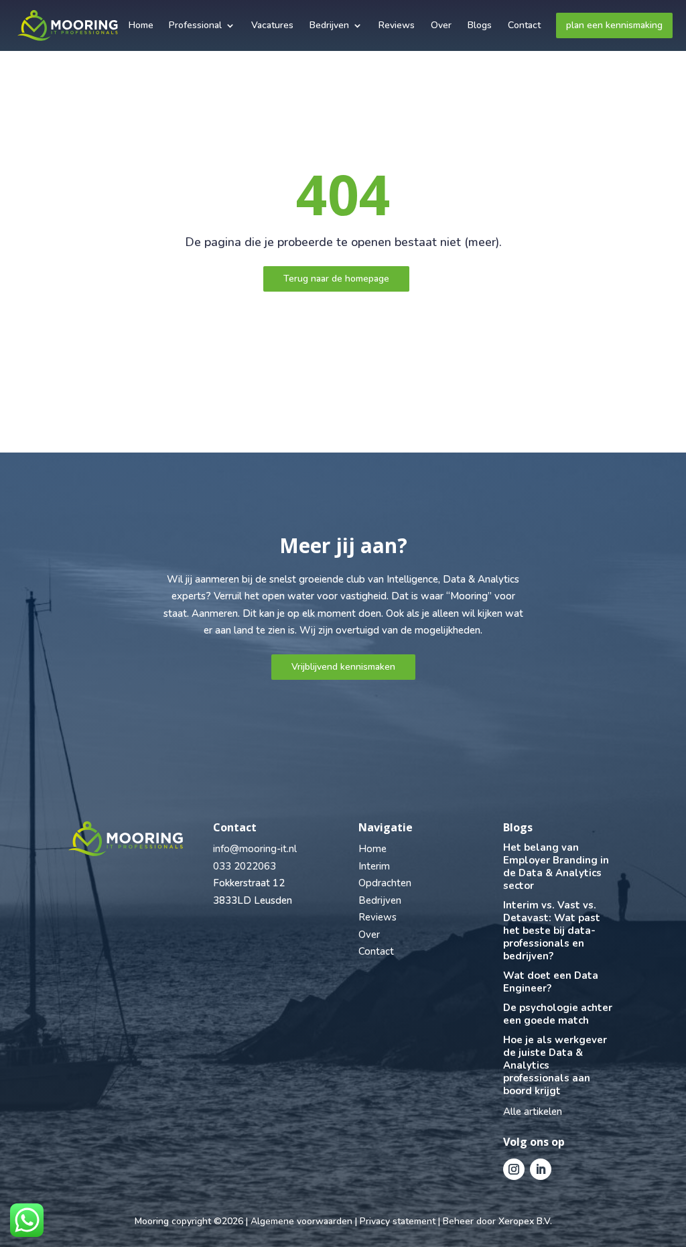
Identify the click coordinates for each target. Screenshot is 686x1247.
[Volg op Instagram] (514, 1169)
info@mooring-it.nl (255, 848)
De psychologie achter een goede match (557, 1014)
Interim (374, 866)
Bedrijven (329, 25)
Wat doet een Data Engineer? (550, 982)
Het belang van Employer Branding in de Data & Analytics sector (556, 866)
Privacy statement (397, 1221)
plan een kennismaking (614, 25)
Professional (195, 25)
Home (141, 25)
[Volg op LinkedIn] (540, 1169)
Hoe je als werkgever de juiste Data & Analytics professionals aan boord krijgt (555, 1065)
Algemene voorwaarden (301, 1221)
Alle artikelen (532, 1111)
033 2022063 (244, 866)
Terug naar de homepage (336, 278)
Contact (524, 25)
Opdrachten (384, 883)
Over (441, 25)
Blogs (480, 25)
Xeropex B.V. (525, 1221)
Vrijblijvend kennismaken (343, 666)
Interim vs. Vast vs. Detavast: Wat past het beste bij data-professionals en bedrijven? (551, 930)
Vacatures (272, 25)
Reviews (397, 25)
